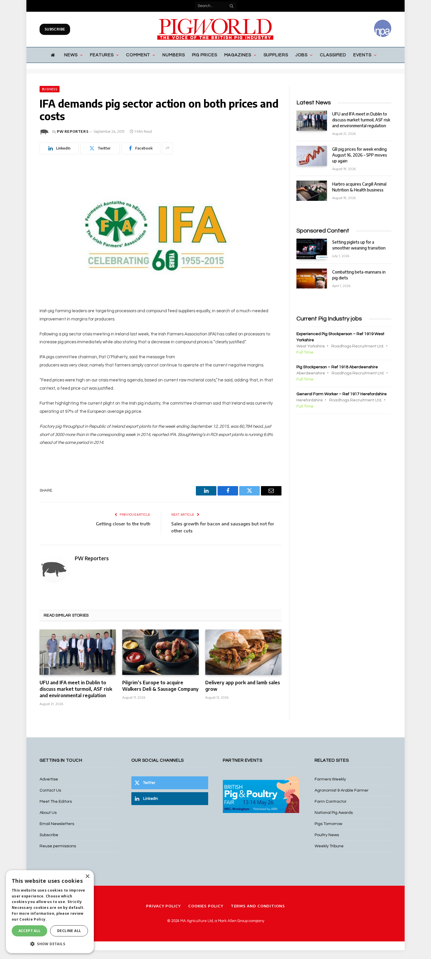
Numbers (173, 55)
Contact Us (50, 790)
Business (49, 89)
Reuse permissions (58, 846)
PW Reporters (72, 131)
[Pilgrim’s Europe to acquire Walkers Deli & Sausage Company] (160, 652)
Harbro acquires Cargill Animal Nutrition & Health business (359, 186)
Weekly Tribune (329, 846)
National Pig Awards (334, 813)
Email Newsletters (57, 824)
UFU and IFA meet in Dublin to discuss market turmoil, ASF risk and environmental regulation (76, 689)
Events (362, 55)
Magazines (237, 55)
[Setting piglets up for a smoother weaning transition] (311, 249)
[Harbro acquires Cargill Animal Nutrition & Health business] (311, 191)
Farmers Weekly (330, 779)
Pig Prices (204, 55)
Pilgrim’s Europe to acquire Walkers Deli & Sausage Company (160, 686)
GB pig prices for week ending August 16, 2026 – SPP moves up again (359, 155)
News (71, 55)
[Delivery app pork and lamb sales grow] (243, 652)
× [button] (87, 876)
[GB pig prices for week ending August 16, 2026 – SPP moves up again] (311, 156)
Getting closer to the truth (123, 523)
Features (102, 55)
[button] (50, 943)
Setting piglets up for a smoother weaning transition (359, 245)
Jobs (301, 55)
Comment (138, 55)
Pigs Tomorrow (328, 824)
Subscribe (55, 29)
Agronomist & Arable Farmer (342, 790)
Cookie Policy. (33, 919)
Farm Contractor (331, 802)
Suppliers (276, 55)
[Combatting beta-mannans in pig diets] (311, 279)
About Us (48, 813)
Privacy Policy (163, 906)
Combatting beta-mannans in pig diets (359, 274)
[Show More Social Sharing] (167, 148)
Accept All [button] (29, 930)
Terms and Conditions (258, 906)
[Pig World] (215, 29)
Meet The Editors (56, 802)
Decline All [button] (69, 930)
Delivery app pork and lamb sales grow (242, 686)
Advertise (49, 779)
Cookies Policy (205, 906)
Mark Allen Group (233, 921)
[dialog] (50, 911)
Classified (333, 55)
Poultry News (327, 835)
